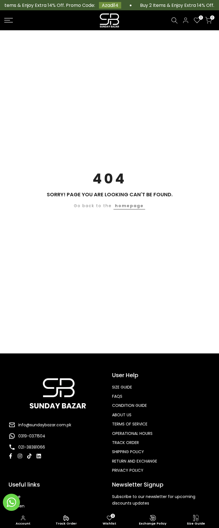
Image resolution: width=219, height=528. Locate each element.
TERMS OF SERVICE (129, 424)
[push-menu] (8, 20)
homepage (129, 206)
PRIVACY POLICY (127, 470)
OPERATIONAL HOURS (132, 433)
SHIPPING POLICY (128, 452)
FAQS (117, 396)
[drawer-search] (174, 20)
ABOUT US (121, 415)
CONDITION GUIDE (129, 405)
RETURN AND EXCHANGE (134, 461)
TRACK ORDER (125, 442)
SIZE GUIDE (122, 387)
